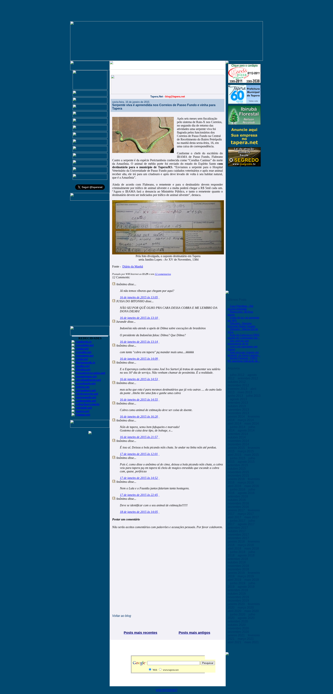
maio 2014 (251, 423)
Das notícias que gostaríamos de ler (238, 342)
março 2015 (246, 451)
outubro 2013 (237, 406)
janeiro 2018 (237, 541)
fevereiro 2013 (238, 388)
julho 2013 (253, 395)
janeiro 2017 (237, 510)
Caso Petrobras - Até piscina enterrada (240, 307)
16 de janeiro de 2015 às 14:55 (139, 399)
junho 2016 (238, 489)
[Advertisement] (90, 265)
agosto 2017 (246, 524)
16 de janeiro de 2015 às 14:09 (139, 358)
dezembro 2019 (239, 600)
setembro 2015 (238, 465)
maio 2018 (251, 548)
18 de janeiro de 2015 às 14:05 (139, 511)
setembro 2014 (238, 434)
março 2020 (246, 607)
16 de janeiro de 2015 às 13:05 (139, 297)
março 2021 (246, 638)
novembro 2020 (239, 628)
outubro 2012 (237, 381)
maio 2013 (245, 392)
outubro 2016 (237, 500)
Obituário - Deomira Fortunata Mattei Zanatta (241, 325)
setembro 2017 (238, 527)
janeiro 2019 (237, 572)
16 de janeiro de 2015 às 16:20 (139, 416)
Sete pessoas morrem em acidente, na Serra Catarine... (244, 354)
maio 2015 (251, 454)
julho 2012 (237, 375)
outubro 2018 (237, 562)
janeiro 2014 (237, 416)
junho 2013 (236, 395)
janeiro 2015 (237, 447)
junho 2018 (238, 552)
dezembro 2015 (239, 475)
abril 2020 (235, 611)
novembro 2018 (239, 565)
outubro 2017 (237, 531)
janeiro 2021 (237, 635)
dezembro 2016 (239, 506)
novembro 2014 (239, 440)
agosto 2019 (246, 586)
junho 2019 (238, 583)
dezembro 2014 (239, 444)
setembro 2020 (238, 621)
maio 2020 (251, 611)
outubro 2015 (237, 468)
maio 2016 (251, 486)
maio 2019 (251, 579)
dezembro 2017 (239, 538)
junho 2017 (238, 520)
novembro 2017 (239, 534)
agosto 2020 (246, 618)
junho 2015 (238, 458)
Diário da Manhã (132, 266)
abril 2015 (235, 454)
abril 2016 (235, 486)
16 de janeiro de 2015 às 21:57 (139, 437)
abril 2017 (235, 517)
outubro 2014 (237, 437)
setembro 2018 (238, 559)
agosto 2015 (246, 461)
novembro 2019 (239, 597)
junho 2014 (238, 427)
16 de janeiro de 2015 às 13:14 (139, 341)
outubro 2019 (237, 593)
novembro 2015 (239, 472)
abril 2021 (235, 642)
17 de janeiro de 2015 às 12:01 (139, 454)
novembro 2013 (239, 409)
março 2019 (246, 576)
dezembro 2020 (239, 631)
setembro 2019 (238, 590)
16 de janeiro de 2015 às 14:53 (139, 379)
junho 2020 (238, 614)
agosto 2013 (239, 399)
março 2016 (246, 482)
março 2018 (246, 545)
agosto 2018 (246, 555)
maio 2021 (251, 642)
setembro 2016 (238, 496)
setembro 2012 (248, 378)
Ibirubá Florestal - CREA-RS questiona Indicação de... (244, 359)
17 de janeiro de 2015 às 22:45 (139, 494)
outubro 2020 (237, 624)
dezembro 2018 (239, 569)
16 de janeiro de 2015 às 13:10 (139, 317)
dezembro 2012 (239, 385)
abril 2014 (235, 423)
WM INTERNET (166, 690)
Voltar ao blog (121, 615)
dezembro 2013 (239, 413)
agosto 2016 (246, 493)
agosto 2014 (246, 430)
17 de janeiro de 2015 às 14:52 (139, 478)
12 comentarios (163, 274)
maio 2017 (251, 517)
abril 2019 (235, 579)
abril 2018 (235, 548)
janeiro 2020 (237, 604)
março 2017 (246, 513)
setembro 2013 (238, 402)
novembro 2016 (239, 503)
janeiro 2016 (237, 479)
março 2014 (246, 420)
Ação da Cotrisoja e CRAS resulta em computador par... (244, 336)
